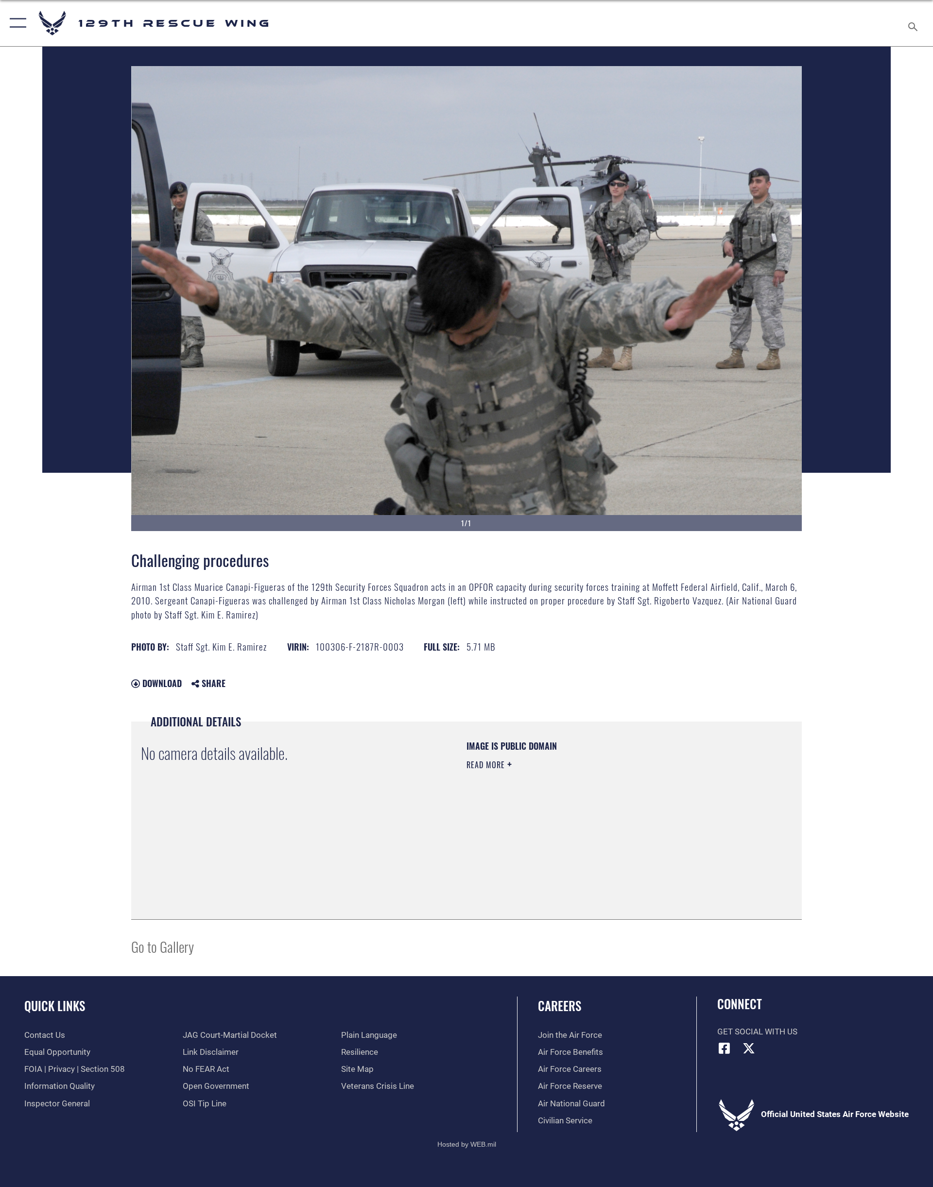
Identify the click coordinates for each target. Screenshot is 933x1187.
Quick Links (54, 1006)
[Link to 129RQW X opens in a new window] (749, 1048)
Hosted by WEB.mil (466, 1144)
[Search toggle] (914, 23)
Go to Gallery (162, 946)
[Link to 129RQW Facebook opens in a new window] (724, 1048)
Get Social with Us (757, 1031)
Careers (559, 1006)
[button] (16, 23)
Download (161, 683)
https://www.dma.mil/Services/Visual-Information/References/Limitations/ (580, 826)
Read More (486, 765)
